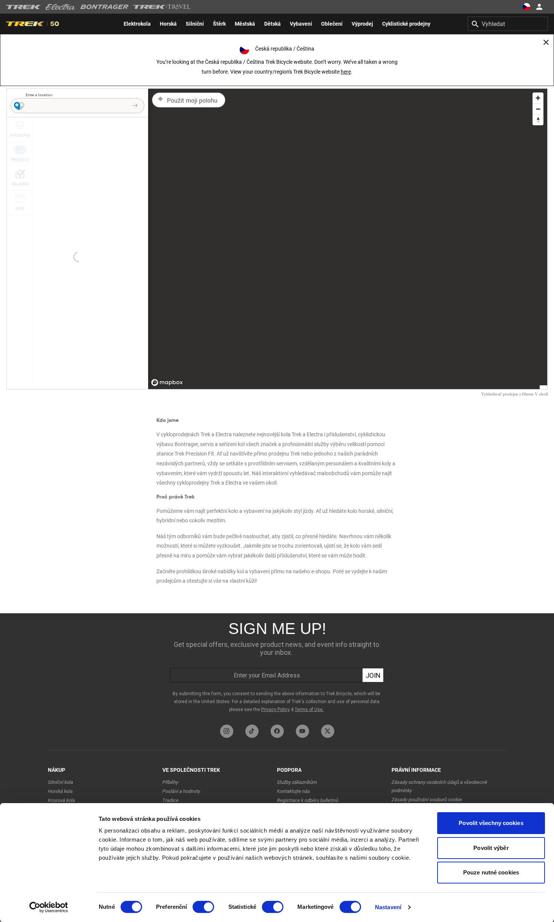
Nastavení (388, 907)
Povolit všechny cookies (491, 823)
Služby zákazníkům (297, 782)
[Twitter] (327, 731)
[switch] (203, 907)
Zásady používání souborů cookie (427, 799)
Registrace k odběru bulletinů (307, 800)
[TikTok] (252, 731)
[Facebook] (277, 731)
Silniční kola (60, 782)
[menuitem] (137, 24)
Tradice (170, 800)
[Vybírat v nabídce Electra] (61, 7)
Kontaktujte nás (293, 791)
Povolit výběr (490, 848)
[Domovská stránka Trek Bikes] (23, 7)
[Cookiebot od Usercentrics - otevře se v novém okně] (49, 907)
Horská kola (60, 791)
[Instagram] (226, 731)
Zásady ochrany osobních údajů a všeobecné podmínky (439, 786)
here (346, 72)
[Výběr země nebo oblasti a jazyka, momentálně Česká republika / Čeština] (526, 7)
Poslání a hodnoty (181, 791)
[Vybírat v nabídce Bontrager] (104, 7)
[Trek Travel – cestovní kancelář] (162, 7)
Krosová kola (61, 800)
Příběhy (170, 782)
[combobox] (508, 24)
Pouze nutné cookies (491, 872)
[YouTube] (302, 731)
